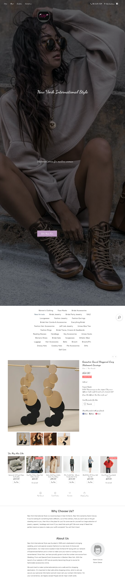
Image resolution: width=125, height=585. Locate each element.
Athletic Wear (84, 338)
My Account (40, 496)
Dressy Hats (42, 346)
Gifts (86, 346)
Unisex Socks (86, 334)
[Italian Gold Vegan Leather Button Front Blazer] (53, 464)
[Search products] (119, 317)
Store (5, 4)
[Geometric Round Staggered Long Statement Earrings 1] (36, 439)
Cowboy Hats (56, 346)
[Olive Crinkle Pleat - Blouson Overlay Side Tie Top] (71, 464)
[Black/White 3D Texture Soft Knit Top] (90, 464)
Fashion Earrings (78, 318)
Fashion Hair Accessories (44, 326)
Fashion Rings (46, 330)
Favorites (69, 496)
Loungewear (45, 318)
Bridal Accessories (79, 310)
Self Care (62, 350)
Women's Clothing (46, 310)
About (12, 4)
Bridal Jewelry (55, 314)
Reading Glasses (39, 334)
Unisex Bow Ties (84, 326)
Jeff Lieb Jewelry (66, 326)
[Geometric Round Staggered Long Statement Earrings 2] (50, 439)
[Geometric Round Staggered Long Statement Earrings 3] (63, 439)
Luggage (37, 342)
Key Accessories (70, 334)
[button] (88, 404)
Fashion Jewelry (60, 318)
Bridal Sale (56, 338)
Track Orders (55, 496)
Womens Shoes (41, 338)
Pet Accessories (73, 346)
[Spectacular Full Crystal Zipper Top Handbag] (16, 464)
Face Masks (62, 310)
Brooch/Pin (86, 342)
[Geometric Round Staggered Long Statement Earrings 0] (23, 439)
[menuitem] (113, 356)
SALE (89, 314)
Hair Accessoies (52, 342)
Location (19, 4)
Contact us (28, 4)
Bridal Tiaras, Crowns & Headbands (70, 330)
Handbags (55, 334)
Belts (65, 342)
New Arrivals (39, 314)
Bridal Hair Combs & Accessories (53, 322)
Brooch (74, 342)
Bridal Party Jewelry (74, 314)
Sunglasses (70, 338)
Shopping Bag (84, 496)
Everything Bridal (78, 322)
